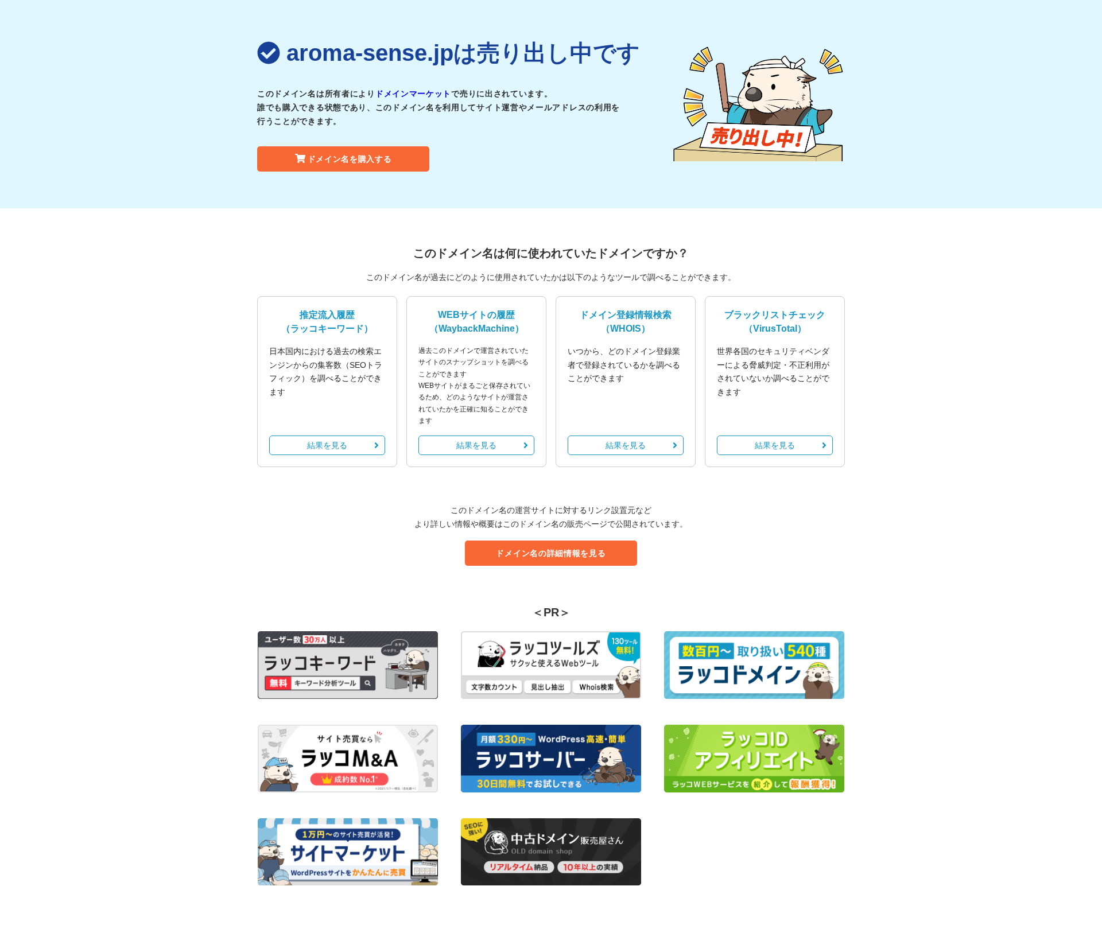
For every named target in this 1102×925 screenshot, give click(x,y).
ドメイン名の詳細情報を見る (551, 553)
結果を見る (327, 445)
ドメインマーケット (413, 93)
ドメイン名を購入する (350, 159)
